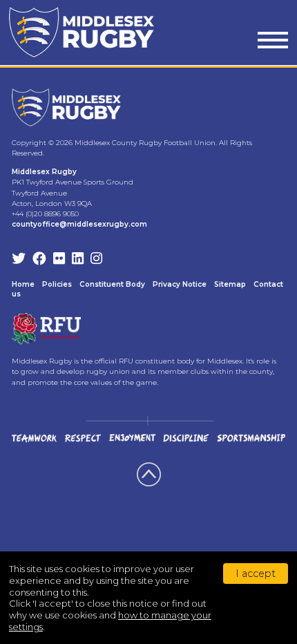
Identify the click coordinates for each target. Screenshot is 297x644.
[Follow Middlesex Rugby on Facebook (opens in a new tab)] (39, 260)
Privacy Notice (180, 284)
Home (23, 284)
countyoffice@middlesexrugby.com (79, 224)
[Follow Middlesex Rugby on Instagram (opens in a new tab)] (96, 260)
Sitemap (230, 284)
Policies (57, 284)
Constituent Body (112, 284)
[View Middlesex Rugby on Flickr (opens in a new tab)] (59, 260)
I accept (256, 573)
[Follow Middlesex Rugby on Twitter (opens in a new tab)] (19, 260)
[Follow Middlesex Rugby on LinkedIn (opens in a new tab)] (78, 260)
